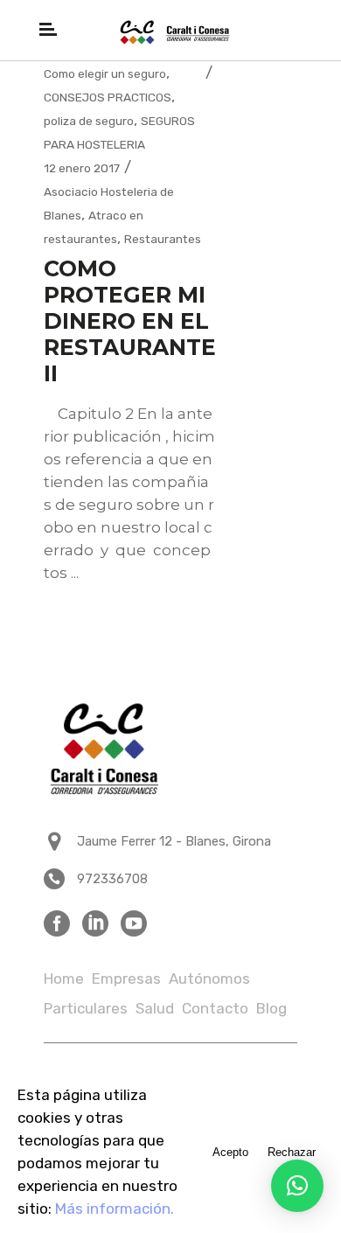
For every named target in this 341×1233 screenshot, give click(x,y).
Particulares (86, 1008)
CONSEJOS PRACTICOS (107, 97)
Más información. (114, 1208)
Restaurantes (162, 239)
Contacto (215, 1008)
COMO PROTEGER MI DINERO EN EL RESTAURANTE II (130, 321)
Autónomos (209, 978)
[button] (297, 1186)
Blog (271, 1008)
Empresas (126, 978)
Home (64, 978)
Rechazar (292, 1152)
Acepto (230, 1152)
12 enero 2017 (82, 168)
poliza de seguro (89, 121)
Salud (155, 1008)
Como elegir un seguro (105, 73)
